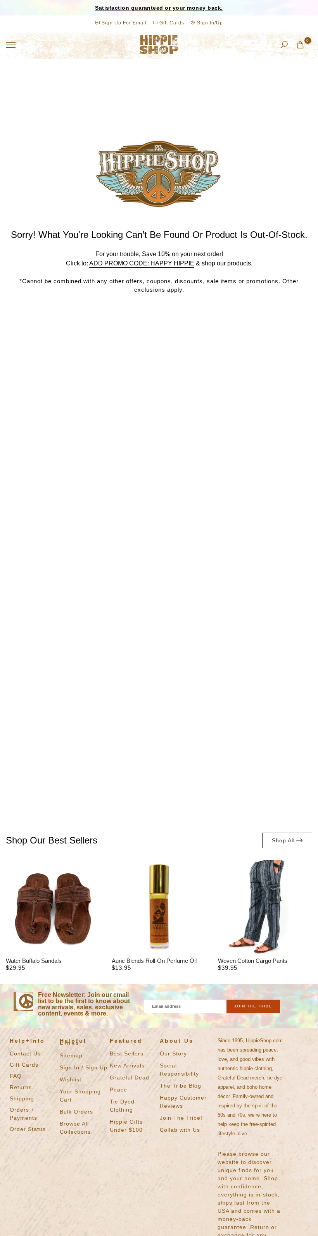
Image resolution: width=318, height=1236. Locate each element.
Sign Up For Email (124, 23)
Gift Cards (171, 23)
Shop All (283, 840)
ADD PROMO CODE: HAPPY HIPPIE (141, 263)
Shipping (22, 1098)
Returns (21, 1087)
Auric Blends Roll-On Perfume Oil (154, 960)
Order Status (28, 1129)
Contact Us (25, 1053)
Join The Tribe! (181, 1118)
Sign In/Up (209, 23)
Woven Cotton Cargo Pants (252, 960)
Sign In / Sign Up (83, 1067)
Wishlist (70, 1079)
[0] (300, 44)
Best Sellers (126, 1053)
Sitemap (71, 1055)
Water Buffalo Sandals (34, 960)
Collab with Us (180, 1130)
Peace (118, 1089)
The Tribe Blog (180, 1086)
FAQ (16, 1076)
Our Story (173, 1053)
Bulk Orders (76, 1112)
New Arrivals (127, 1065)
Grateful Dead (129, 1077)
